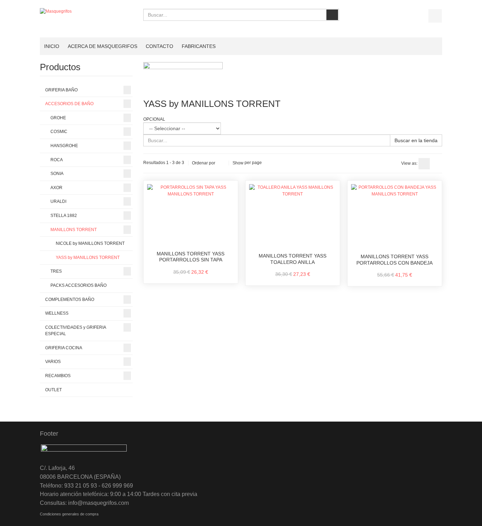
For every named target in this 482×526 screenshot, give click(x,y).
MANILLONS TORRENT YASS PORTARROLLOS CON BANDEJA (394, 260)
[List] (436, 163)
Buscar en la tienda (416, 140)
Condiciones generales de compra (69, 514)
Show (238, 163)
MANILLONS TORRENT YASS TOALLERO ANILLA (292, 259)
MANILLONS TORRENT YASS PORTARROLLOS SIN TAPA (190, 257)
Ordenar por (203, 163)
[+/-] (222, 163)
